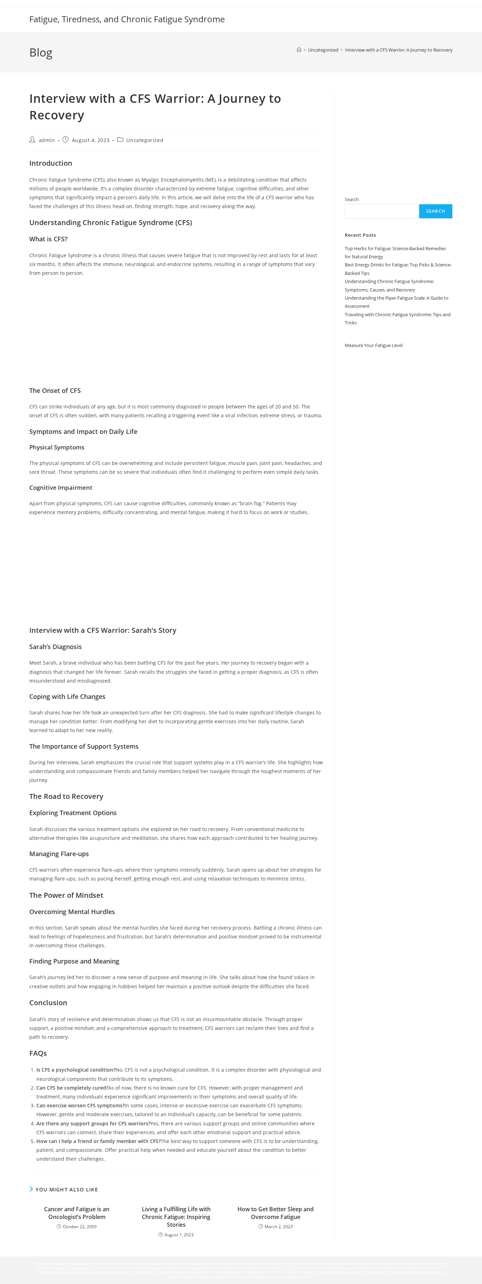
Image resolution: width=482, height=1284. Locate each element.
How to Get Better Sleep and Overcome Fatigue (275, 1213)
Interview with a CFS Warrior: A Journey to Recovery (399, 50)
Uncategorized (144, 140)
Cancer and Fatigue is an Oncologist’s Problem (76, 1213)
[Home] (299, 50)
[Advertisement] (176, 333)
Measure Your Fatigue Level (374, 345)
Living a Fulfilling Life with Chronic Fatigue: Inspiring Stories (176, 1217)
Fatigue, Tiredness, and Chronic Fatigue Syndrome (127, 19)
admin (47, 140)
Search (352, 199)
